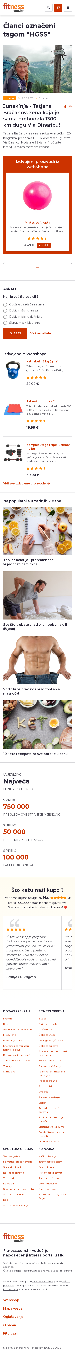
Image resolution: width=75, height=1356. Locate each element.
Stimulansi (9, 1071)
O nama (9, 1325)
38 (70, 106)
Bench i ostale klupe (50, 1060)
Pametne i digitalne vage (17, 1161)
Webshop (11, 1300)
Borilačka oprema (13, 1172)
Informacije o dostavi (50, 1161)
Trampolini (9, 1178)
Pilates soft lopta (37, 222)
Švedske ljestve (11, 1156)
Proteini (7, 1018)
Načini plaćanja (48, 1156)
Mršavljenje (9, 1034)
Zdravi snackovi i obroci (16, 1060)
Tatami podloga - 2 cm (43, 401)
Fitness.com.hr (13, 7)
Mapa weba (13, 1308)
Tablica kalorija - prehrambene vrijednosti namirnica (28, 562)
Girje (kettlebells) (48, 1023)
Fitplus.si (10, 1333)
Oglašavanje (13, 1317)
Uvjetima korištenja (43, 1281)
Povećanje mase (12, 1040)
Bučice (42, 1018)
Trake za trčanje (48, 1080)
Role (5, 1199)
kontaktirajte (10, 1289)
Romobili (8, 1183)
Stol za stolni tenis (13, 1194)
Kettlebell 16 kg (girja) (42, 361)
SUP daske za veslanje (15, 1205)
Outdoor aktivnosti (50, 1141)
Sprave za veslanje (49, 1097)
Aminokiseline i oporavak (17, 1029)
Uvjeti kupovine (48, 1183)
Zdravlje (7, 1066)
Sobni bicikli (45, 1086)
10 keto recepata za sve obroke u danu (35, 754)
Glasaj (15, 333)
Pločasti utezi (46, 1029)
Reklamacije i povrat (50, 1172)
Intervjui (9, 98)
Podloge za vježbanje (51, 1040)
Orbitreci (44, 1091)
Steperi (43, 1102)
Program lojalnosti (49, 1178)
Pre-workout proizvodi (16, 1055)
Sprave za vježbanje (50, 1066)
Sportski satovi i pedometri (18, 1188)
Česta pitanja (46, 1167)
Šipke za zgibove (48, 1045)
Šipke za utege (47, 1034)
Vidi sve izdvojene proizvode (24, 483)
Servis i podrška (47, 1188)
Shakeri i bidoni (12, 1167)
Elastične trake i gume (51, 1126)
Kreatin (7, 1023)
